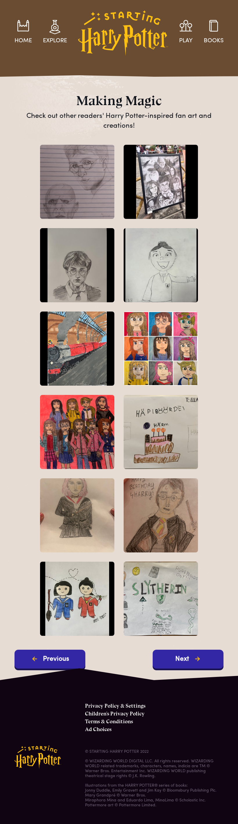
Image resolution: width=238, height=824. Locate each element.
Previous (56, 659)
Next (182, 659)
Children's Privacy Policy (115, 714)
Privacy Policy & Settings (115, 706)
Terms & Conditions (109, 721)
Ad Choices (98, 729)
